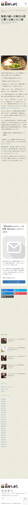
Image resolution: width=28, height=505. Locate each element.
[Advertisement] (14, 41)
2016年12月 (3, 419)
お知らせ (3, 391)
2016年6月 (3, 430)
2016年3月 (3, 437)
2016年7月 (3, 428)
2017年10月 (3, 410)
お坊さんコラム (12, 10)
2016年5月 (3, 433)
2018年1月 (3, 408)
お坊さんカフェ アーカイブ (7, 387)
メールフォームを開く (14, 282)
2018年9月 (3, 403)
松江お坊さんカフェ (4, 10)
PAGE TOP (26, 488)
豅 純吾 (22, 493)
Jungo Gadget (15, 495)
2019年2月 (3, 401)
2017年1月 (3, 417)
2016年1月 (3, 442)
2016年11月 (3, 421)
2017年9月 (3, 412)
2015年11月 (3, 446)
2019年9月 (3, 399)
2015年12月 (3, 444)
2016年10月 (3, 424)
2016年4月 (3, 435)
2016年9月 (3, 426)
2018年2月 (3, 406)
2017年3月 (3, 415)
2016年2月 (3, 439)
